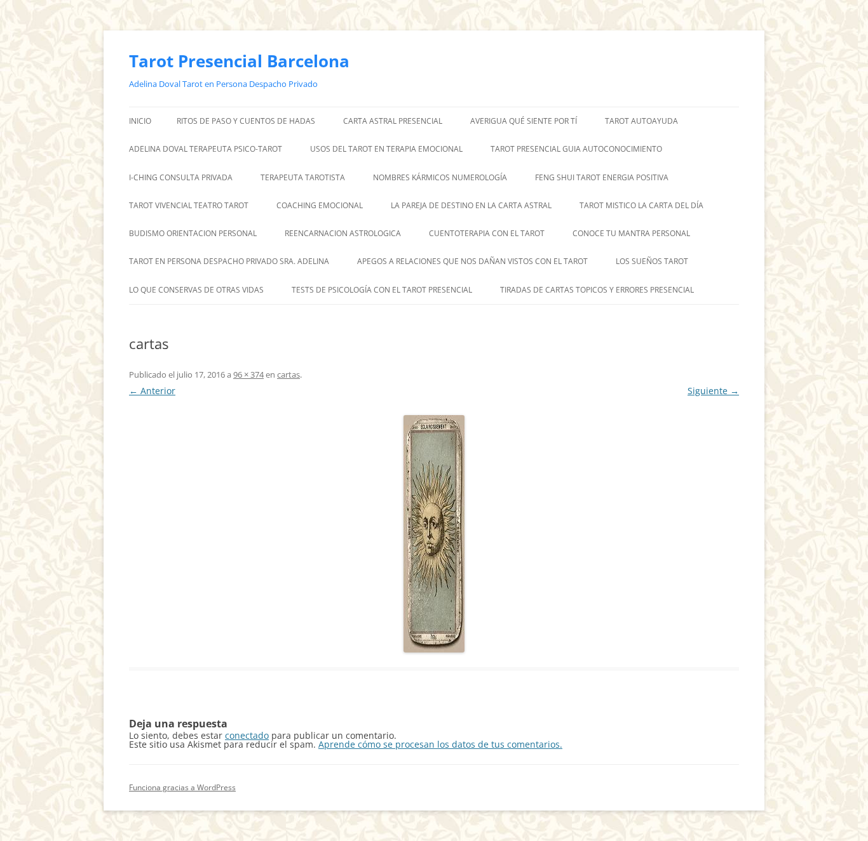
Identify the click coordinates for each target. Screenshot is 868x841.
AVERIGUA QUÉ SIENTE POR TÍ (523, 121)
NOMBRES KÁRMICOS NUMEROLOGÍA (440, 177)
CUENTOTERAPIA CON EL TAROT (487, 233)
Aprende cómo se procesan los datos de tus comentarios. (440, 744)
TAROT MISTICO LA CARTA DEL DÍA (641, 205)
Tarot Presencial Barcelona (239, 61)
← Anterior (152, 391)
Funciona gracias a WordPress (182, 787)
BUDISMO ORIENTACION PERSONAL (193, 233)
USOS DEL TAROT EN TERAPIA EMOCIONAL (386, 148)
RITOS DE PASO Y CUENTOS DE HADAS (246, 121)
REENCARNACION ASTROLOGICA (343, 233)
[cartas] (434, 533)
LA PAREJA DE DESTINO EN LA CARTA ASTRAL (471, 205)
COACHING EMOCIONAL (319, 205)
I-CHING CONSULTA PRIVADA (181, 177)
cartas (288, 374)
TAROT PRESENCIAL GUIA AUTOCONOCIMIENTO (576, 148)
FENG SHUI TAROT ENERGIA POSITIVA (601, 177)
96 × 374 (248, 374)
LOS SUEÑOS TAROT (652, 261)
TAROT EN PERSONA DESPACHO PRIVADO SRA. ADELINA (229, 261)
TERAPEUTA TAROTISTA (303, 177)
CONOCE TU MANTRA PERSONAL (631, 233)
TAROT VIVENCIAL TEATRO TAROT (188, 205)
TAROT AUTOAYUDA (641, 121)
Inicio (140, 121)
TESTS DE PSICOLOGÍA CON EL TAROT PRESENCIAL (382, 289)
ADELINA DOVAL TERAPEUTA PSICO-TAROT (205, 148)
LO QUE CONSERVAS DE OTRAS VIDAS (196, 289)
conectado (247, 735)
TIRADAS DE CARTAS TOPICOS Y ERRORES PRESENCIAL (598, 289)
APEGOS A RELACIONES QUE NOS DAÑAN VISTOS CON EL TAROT (472, 261)
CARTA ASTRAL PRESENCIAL (392, 121)
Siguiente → (713, 391)
